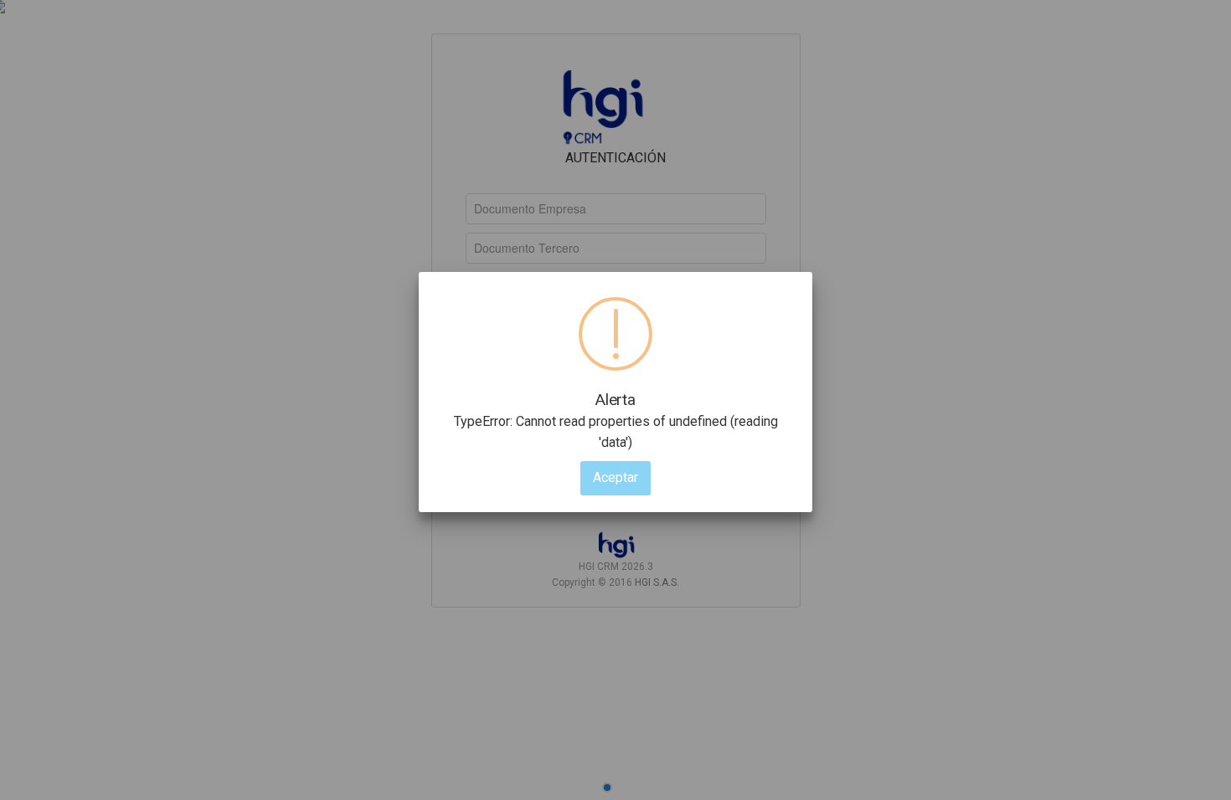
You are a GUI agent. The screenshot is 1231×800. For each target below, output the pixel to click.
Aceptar (615, 477)
